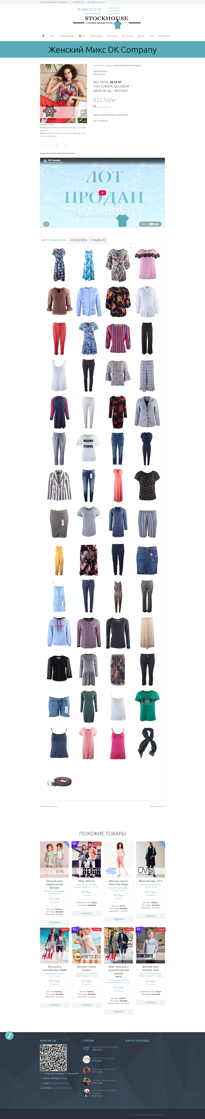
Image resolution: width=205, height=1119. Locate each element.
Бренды (141, 36)
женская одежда (72, 133)
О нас (151, 36)
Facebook (50, 145)
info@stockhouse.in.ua (97, 2)
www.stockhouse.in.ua (62, 1088)
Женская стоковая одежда (63, 127)
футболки (52, 136)
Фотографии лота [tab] (54, 240)
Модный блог (164, 36)
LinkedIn (57, 145)
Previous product (50, 806)
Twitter (42, 145)
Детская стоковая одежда (54, 891)
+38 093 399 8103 (113, 14)
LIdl (83, 36)
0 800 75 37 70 (91, 9)
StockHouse (98, 65)
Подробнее (54, 922)
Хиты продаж (127, 36)
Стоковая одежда (66, 36)
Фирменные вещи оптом (104, 1069)
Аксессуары (112, 36)
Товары (109, 65)
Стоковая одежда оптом (103, 1080)
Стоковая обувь (96, 36)
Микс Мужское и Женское (86, 884)
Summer (51, 133)
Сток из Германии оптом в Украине (104, 1091)
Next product (156, 806)
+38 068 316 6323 (113, 8)
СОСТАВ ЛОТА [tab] (78, 240)
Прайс (52, 36)
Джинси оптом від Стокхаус (105, 1047)
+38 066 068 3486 (113, 11)
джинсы (59, 133)
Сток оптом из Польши (103, 1058)
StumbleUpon (64, 145)
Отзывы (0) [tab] (98, 240)
